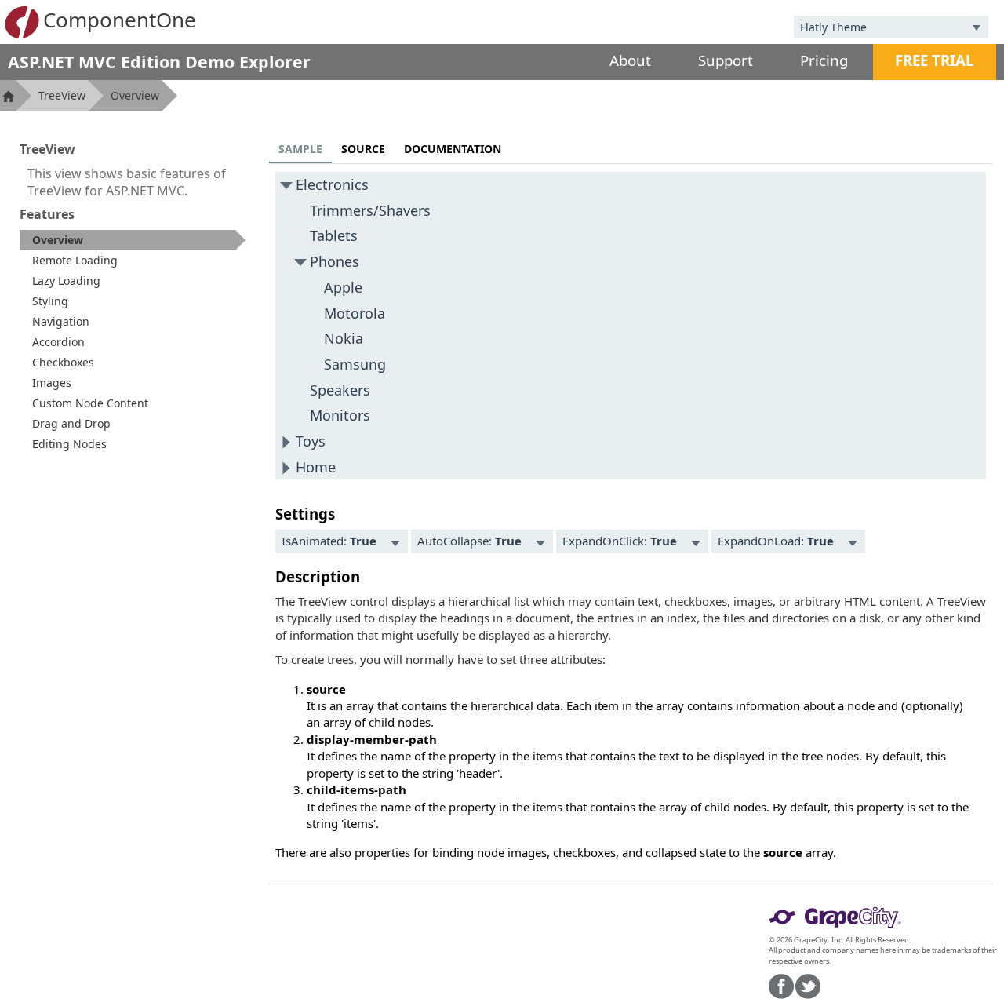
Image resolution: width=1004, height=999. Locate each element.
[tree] (631, 325)
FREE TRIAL (934, 60)
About (630, 60)
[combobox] (879, 27)
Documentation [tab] (452, 148)
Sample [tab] (300, 148)
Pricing (824, 60)
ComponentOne (119, 19)
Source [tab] (363, 148)
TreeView (61, 95)
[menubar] (341, 541)
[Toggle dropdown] (976, 27)
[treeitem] (133, 240)
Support (725, 60)
